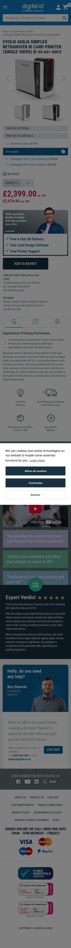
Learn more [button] (37, 460)
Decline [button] (35, 494)
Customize (35, 482)
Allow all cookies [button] (36, 470)
